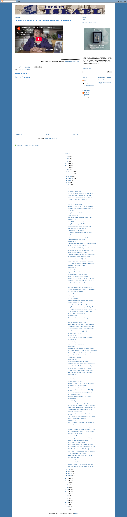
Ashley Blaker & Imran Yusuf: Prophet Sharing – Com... (81, 307)
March (69, 471)
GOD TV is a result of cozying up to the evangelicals (81, 422)
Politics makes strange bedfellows (76, 442)
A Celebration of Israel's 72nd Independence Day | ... (81, 366)
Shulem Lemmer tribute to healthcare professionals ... (81, 387)
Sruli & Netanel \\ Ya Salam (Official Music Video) (80, 200)
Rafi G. (22, 67)
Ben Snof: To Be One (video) (75, 433)
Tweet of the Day (72, 339)
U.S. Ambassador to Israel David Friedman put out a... (81, 263)
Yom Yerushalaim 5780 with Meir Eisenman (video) (80, 250)
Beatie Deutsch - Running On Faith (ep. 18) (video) (80, 444)
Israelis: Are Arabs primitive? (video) (77, 258)
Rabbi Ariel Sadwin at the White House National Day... (81, 466)
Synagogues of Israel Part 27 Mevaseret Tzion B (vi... (81, 328)
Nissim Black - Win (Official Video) (76, 265)
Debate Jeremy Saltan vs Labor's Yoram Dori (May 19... (81, 324)
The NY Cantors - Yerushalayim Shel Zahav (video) (80, 311)
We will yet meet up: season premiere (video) (79, 256)
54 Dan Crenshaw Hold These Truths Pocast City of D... (82, 446)
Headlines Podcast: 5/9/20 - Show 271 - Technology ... (81, 464)
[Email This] (35, 67)
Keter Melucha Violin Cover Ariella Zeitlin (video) (80, 372)
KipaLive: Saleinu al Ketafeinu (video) (77, 202)
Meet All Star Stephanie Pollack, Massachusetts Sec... (81, 326)
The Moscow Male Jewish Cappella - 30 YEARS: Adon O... (82, 289)
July (69, 182)
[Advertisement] (47, 125)
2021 (68, 167)
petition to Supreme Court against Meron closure (80, 455)
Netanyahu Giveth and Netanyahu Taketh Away (79, 396)
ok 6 (85, 95)
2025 (68, 159)
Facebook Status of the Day (75, 302)
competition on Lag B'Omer (74, 462)
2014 (68, 489)
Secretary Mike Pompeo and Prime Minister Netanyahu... (82, 405)
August (70, 180)
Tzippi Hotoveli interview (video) (75, 411)
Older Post (75, 134)
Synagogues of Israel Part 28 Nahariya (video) (79, 226)
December (70, 171)
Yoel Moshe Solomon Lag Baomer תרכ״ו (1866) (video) (81, 429)
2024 (68, 161)
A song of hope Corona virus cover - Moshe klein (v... (81, 370)
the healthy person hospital (74, 296)
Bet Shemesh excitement (74, 235)
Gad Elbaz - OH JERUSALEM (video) (77, 228)
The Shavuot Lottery (73, 269)
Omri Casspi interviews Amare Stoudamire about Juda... (82, 363)
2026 (68, 156)
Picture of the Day (72, 335)
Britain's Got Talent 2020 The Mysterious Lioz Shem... (81, 248)
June (69, 185)
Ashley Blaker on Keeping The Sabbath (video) (79, 224)
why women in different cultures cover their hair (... (80, 368)
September (71, 178)
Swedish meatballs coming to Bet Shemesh (78, 361)
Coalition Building (72, 398)
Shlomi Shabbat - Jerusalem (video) (76, 313)
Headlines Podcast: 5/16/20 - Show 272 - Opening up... (81, 383)
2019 (68, 478)
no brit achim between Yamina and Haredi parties (80, 409)
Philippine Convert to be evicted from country (79, 276)
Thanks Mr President (73, 215)
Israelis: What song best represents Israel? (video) (80, 195)
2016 (68, 485)
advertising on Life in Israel (72, 61)
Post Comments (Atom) (51, 138)
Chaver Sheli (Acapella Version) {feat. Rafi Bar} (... (80, 438)
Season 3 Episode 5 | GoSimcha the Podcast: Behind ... (82, 261)
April (69, 469)
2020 (68, 170)
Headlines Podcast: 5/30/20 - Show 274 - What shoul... (81, 206)
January (70, 475)
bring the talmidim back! (74, 272)
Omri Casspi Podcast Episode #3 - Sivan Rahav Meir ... (82, 280)
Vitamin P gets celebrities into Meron (77, 418)
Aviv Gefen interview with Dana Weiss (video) (79, 283)
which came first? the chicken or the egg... (78, 318)
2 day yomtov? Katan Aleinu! (75, 204)
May (69, 187)
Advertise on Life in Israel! (89, 22)
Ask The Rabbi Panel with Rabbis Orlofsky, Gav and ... (81, 193)
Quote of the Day (72, 219)
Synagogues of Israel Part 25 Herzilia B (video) (79, 414)
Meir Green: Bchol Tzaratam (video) (76, 435)
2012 (68, 493)
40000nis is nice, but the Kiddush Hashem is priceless (81, 254)
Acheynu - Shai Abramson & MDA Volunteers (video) (81, 348)
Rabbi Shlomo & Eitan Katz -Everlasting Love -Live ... (81, 392)
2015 (68, 487)
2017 (68, 482)
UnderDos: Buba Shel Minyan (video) (77, 322)
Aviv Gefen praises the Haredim (76, 291)
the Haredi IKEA (72, 293)
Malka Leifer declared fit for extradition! (77, 239)
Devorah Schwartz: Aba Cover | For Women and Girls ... (82, 431)
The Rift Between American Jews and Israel (78, 210)
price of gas (70, 189)
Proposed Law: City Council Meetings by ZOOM (80, 237)
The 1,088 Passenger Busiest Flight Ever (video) (80, 221)
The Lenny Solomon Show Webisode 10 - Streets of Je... (82, 309)
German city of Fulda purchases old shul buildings (80, 300)
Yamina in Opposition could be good (77, 453)
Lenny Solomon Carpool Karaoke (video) (78, 403)
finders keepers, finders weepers (76, 230)
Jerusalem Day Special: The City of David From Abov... (81, 285)
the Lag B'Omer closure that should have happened (80, 427)
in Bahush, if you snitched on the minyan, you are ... (81, 232)
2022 (68, 165)
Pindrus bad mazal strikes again (76, 320)
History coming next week (74, 394)
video (20, 69)
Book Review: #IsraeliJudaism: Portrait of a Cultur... (80, 217)
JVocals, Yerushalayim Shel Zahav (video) (78, 252)
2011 (68, 495)
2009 (68, 500)
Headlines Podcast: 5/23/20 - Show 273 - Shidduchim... (81, 278)
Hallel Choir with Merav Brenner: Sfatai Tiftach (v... (80, 287)
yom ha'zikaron (26, 69)
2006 (68, 506)
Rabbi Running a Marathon (88, 93)
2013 (68, 491)
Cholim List (101, 79)
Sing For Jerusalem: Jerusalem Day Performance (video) (82, 304)
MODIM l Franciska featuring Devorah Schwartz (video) (81, 416)
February (70, 473)
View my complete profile (89, 85)
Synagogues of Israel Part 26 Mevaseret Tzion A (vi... (81, 390)
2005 (68, 509)
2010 (68, 498)
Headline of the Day (72, 315)
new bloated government (74, 379)
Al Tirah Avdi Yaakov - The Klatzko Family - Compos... (81, 352)
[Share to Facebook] (39, 67)
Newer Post (19, 134)
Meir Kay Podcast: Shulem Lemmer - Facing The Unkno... (82, 243)
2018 (68, 480)
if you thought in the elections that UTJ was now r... (80, 355)
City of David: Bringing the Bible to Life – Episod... (80, 197)
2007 (68, 504)
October (70, 176)
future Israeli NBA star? (73, 457)
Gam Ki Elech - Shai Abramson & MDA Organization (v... (82, 407)
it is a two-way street (73, 298)
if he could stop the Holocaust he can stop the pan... (81, 337)
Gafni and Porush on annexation (76, 344)
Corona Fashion (71, 346)
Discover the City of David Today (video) (78, 385)
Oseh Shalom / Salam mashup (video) (77, 331)
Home (47, 134)
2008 (68, 502)
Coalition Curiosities (72, 359)
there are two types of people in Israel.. (77, 274)
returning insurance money (74, 357)
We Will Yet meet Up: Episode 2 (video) (77, 245)
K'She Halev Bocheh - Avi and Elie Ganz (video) (80, 449)
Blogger (76, 513)
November (70, 174)
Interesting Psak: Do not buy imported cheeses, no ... (81, 208)
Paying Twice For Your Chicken (75, 213)
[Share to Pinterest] (41, 67)
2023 (68, 163)
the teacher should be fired (74, 191)
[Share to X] (38, 67)
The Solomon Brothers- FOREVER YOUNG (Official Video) (82, 350)
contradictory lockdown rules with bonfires (78, 440)
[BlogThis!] (36, 67)
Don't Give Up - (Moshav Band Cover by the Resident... (81, 451)
